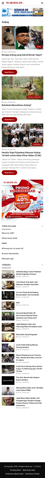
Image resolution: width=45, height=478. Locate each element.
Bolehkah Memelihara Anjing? (16, 105)
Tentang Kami (15, 470)
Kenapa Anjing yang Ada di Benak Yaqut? (22, 55)
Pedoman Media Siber (15, 474)
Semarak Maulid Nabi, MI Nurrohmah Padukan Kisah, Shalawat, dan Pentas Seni (27, 315)
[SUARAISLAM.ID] (15, 3)
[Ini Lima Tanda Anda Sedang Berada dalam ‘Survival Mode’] (8, 295)
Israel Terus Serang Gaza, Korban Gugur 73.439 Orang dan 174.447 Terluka (29, 368)
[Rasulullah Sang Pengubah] (8, 337)
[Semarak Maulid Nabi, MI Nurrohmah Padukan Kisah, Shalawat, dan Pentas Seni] (8, 316)
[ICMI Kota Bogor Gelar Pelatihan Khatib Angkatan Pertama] (8, 274)
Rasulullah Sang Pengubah (26, 334)
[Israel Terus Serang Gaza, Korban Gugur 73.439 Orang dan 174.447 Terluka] (8, 369)
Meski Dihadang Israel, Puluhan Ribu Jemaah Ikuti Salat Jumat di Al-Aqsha (29, 357)
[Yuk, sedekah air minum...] (22, 12)
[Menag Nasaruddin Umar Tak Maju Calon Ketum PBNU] (8, 391)
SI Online (37, 466)
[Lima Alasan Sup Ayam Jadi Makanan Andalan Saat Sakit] (8, 285)
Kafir (18, 303)
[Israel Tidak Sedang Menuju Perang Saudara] (8, 348)
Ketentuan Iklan (29, 470)
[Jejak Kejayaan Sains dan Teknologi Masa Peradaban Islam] (8, 327)
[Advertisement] (22, 436)
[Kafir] (8, 305)
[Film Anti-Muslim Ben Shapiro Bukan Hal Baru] (8, 380)
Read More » (9, 72)
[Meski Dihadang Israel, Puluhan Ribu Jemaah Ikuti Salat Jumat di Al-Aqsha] (8, 358)
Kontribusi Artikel (32, 474)
